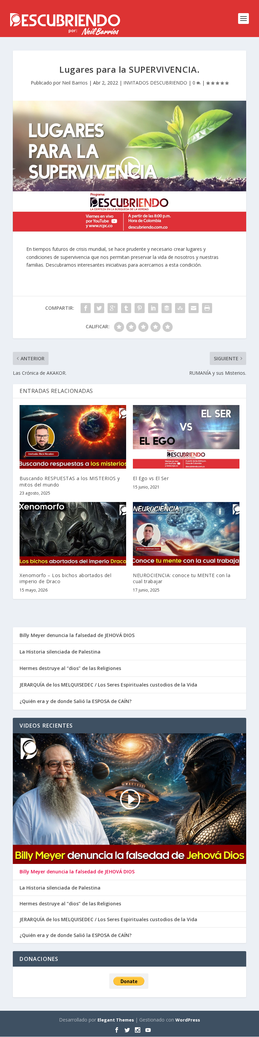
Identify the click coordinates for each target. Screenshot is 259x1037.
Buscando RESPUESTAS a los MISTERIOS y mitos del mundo (70, 481)
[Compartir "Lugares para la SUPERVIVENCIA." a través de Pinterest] (139, 308)
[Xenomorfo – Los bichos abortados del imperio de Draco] (73, 534)
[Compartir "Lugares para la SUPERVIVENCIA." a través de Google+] (112, 308)
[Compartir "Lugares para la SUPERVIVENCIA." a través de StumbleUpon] (180, 308)
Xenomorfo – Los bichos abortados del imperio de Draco (65, 578)
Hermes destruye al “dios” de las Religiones (70, 668)
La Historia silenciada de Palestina (60, 651)
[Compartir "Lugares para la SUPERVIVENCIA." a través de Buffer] (166, 308)
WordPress (187, 1020)
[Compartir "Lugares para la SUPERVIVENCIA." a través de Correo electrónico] (193, 308)
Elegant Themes (115, 1020)
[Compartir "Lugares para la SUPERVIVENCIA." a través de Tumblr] (126, 308)
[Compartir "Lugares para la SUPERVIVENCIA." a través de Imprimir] (207, 308)
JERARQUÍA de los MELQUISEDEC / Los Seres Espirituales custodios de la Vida (108, 684)
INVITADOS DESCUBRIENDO (155, 82)
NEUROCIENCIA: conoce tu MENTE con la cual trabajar (181, 578)
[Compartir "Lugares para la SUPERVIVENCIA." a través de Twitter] (99, 308)
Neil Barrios (75, 82)
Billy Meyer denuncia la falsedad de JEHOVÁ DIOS (77, 635)
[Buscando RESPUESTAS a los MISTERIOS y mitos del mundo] (73, 437)
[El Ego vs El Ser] (186, 437)
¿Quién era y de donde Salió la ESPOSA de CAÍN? (76, 701)
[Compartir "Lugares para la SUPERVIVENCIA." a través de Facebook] (85, 308)
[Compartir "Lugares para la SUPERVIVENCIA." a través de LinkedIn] (153, 308)
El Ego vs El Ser (151, 478)
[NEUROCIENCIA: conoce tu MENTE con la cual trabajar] (186, 534)
